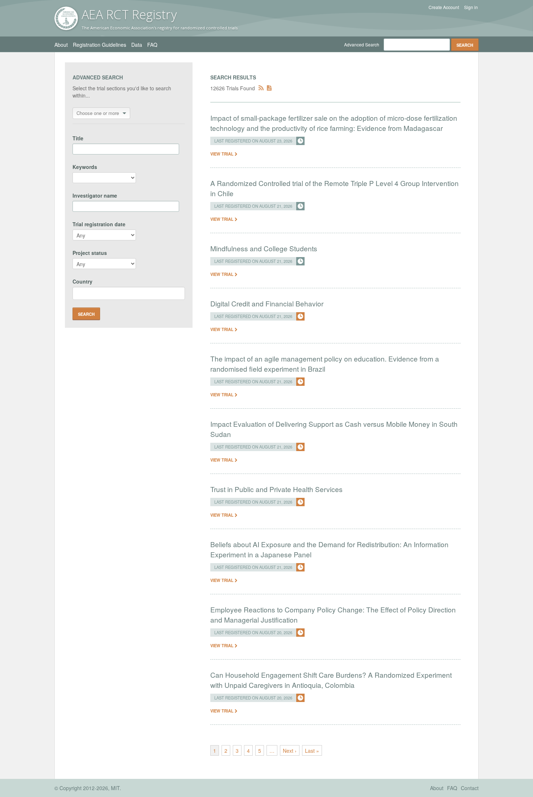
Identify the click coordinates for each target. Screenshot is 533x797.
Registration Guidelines (99, 44)
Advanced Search (361, 44)
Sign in (471, 7)
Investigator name (95, 195)
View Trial (222, 154)
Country (82, 281)
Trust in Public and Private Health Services (276, 489)
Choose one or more (98, 113)
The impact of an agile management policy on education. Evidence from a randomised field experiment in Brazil (324, 363)
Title (78, 138)
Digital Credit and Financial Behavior (266, 303)
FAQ (152, 44)
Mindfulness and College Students (263, 248)
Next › (290, 750)
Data (136, 44)
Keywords (85, 166)
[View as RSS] (261, 88)
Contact (470, 788)
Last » (312, 750)
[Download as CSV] (269, 88)
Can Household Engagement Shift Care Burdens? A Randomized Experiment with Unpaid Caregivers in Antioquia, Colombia (331, 680)
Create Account (444, 7)
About (61, 44)
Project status (90, 252)
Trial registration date (99, 224)
